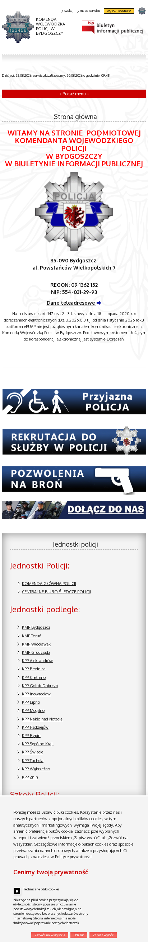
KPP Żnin (30, 777)
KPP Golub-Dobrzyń (40, 685)
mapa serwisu (90, 10)
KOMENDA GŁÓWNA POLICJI (49, 583)
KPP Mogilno (33, 710)
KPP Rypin (31, 735)
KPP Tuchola (32, 760)
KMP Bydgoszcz (36, 627)
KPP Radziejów (35, 727)
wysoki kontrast (119, 11)
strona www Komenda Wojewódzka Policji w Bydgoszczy (141, 10)
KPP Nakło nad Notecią (42, 719)
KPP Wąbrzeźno (36, 768)
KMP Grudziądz (36, 652)
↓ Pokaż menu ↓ (74, 93)
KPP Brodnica (34, 668)
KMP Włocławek (36, 644)
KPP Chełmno (34, 677)
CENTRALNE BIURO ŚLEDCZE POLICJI (56, 591)
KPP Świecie (32, 752)
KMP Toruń (31, 635)
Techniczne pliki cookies (41, 889)
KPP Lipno (31, 702)
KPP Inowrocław (36, 693)
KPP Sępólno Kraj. (38, 743)
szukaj (68, 10)
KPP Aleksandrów (37, 660)
